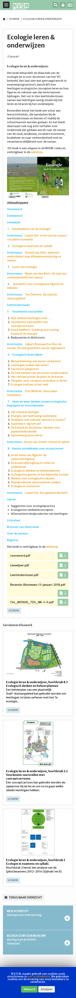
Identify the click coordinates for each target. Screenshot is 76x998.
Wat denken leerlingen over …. (31, 318)
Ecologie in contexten (25, 486)
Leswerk (14, 18)
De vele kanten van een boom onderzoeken (39, 373)
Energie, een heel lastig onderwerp (34, 416)
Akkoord (29, 989)
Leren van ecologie (24, 267)
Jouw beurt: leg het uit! (26, 423)
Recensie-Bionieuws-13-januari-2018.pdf (37, 584)
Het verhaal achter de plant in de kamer (37, 377)
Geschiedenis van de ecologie (31, 229)
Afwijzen (46, 989)
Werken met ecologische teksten (33, 478)
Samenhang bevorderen (27, 435)
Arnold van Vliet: (34, 256)
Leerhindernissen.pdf (24, 575)
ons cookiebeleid (38, 976)
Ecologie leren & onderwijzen (42, 18)
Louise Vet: (46, 493)
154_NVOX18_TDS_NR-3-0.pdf (32, 602)
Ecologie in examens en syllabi (32, 246)
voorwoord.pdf (20, 555)
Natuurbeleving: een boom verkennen (36, 361)
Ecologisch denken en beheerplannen (35, 470)
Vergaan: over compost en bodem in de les (39, 380)
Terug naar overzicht (25, 897)
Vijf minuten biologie (25, 412)
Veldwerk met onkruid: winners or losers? (38, 420)
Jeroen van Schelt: (46, 442)
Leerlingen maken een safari (30, 365)
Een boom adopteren (25, 369)
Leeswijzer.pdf (19, 565)
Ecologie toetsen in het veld (30, 384)
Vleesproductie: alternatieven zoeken (36, 482)
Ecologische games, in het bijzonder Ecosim (40, 474)
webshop (36, 152)
